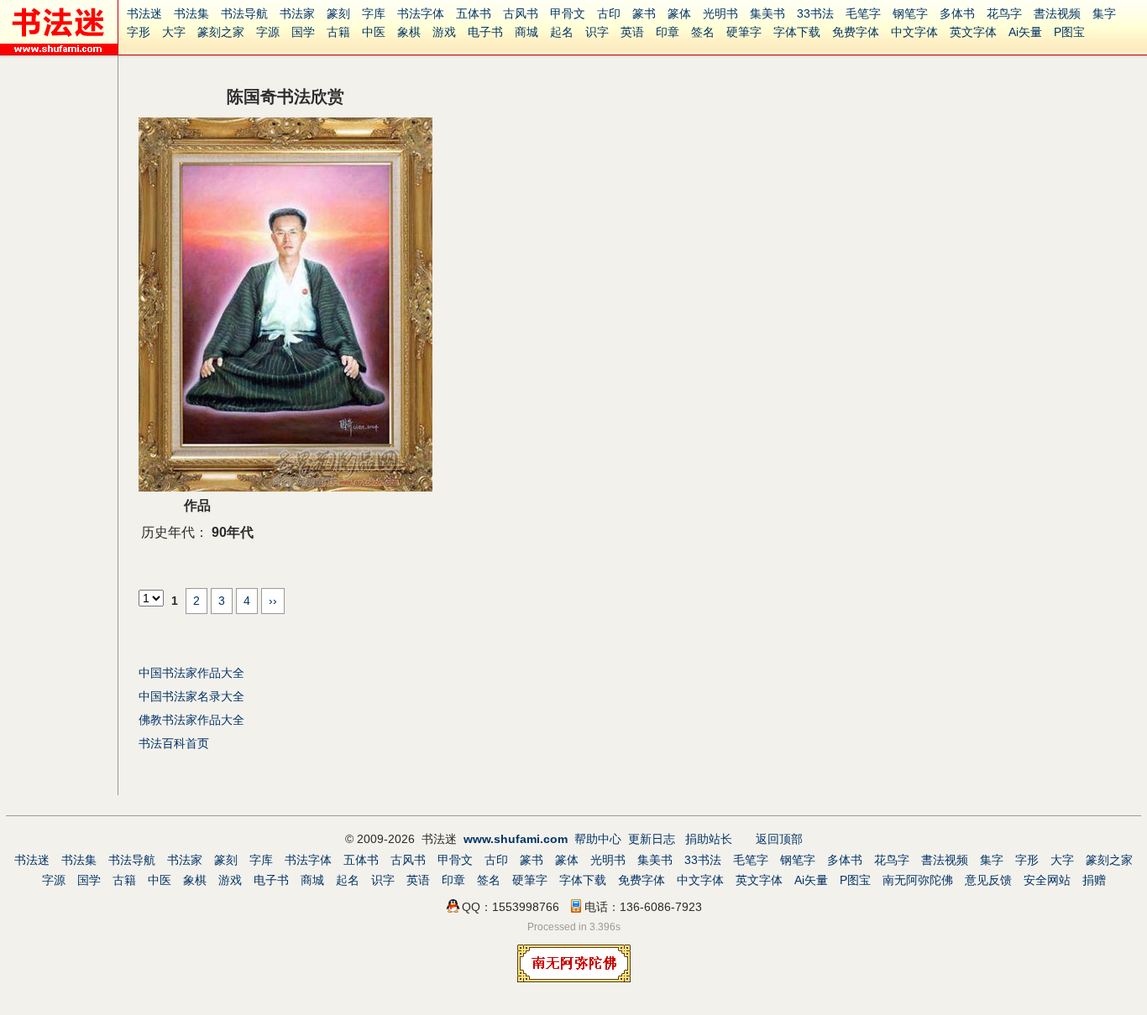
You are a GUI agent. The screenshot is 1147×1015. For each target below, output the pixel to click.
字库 (373, 13)
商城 (526, 32)
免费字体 (855, 32)
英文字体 (973, 32)
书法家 (297, 13)
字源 (268, 32)
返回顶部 (779, 839)
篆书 (644, 13)
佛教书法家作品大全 (191, 719)
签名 (703, 32)
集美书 (767, 13)
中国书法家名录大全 (191, 696)
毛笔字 (863, 13)
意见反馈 (988, 880)
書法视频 (1057, 13)
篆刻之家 (220, 32)
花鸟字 (1004, 13)
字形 (138, 32)
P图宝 (1069, 32)
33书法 (815, 13)
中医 (373, 32)
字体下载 (796, 32)
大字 (174, 32)
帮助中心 (597, 839)
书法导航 (244, 13)
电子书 (485, 32)
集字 (1104, 13)
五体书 (473, 13)
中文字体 (914, 32)
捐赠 (1094, 880)
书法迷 (144, 13)
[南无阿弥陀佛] (574, 978)
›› (273, 600)
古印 (609, 13)
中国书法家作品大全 (191, 672)
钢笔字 (910, 13)
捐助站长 (708, 839)
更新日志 (651, 839)
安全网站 (1047, 880)
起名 (562, 32)
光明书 (720, 13)
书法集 (191, 13)
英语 (632, 32)
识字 (597, 32)
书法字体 (420, 13)
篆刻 (338, 13)
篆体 (679, 13)
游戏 (444, 32)
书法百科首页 (174, 743)
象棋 (409, 32)
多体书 (957, 13)
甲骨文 (567, 13)
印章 (667, 32)
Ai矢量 (1025, 32)
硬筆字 (744, 32)
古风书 (520, 13)
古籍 (338, 32)
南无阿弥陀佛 (918, 880)
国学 (303, 32)
